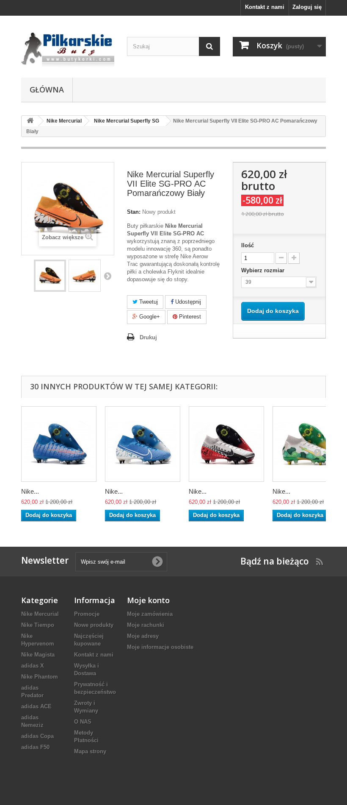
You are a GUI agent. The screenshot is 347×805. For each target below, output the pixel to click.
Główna (47, 89)
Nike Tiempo (37, 625)
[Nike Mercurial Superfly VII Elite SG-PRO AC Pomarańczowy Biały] (50, 275)
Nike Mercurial (40, 614)
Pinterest (189, 316)
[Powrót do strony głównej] (30, 121)
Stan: (133, 212)
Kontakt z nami (264, 7)
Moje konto (148, 600)
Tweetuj (148, 302)
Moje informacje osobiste (160, 647)
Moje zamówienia (150, 614)
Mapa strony (90, 751)
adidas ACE (36, 706)
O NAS (82, 721)
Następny (107, 275)
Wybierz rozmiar (263, 270)
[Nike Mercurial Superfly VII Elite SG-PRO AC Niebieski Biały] (142, 444)
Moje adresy (143, 636)
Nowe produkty (93, 625)
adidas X (32, 665)
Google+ (149, 316)
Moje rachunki (145, 625)
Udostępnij (187, 302)
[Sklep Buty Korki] (67, 50)
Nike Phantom (39, 677)
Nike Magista (38, 654)
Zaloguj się (307, 7)
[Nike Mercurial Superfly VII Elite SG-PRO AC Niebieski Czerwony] (58, 444)
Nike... (30, 491)
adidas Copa (37, 736)
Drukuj (148, 337)
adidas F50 (35, 747)
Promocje (86, 614)
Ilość (247, 245)
